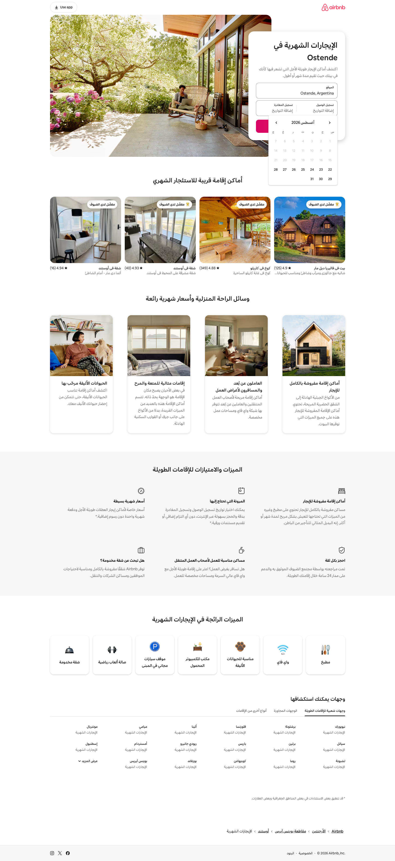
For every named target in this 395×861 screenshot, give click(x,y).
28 (276, 169)
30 (321, 179)
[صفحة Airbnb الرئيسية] (333, 7)
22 (330, 169)
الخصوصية (306, 853)
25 (303, 169)
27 (285, 169)
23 (321, 169)
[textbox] (317, 111)
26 (294, 169)
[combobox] (297, 93)
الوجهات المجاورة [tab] (285, 711)
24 (312, 169)
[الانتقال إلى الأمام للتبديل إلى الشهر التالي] (276, 122)
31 (312, 179)
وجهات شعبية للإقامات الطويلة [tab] (325, 711)
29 (330, 179)
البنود (290, 853)
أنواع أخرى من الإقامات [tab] (251, 711)
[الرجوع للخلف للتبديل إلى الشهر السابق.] (329, 122)
